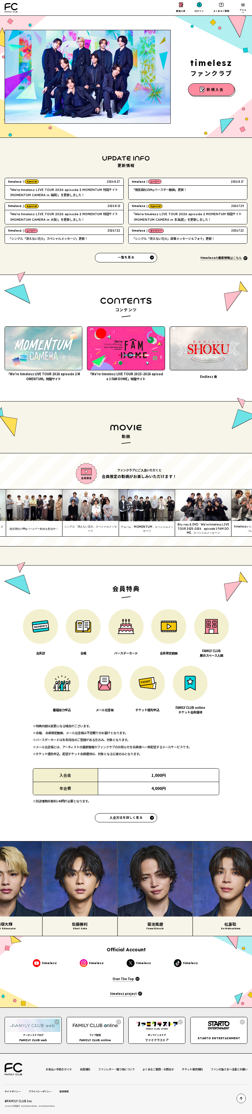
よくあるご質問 (221, 10)
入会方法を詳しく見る (126, 817)
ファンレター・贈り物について (116, 1069)
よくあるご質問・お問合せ (158, 1069)
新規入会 (180, 10)
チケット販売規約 (192, 1069)
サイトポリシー (13, 1091)
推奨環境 (64, 1091)
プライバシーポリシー (40, 1091)
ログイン (199, 10)
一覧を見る (126, 257)
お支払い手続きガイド (59, 1069)
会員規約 (85, 1069)
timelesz (49, 963)
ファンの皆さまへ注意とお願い (229, 1069)
